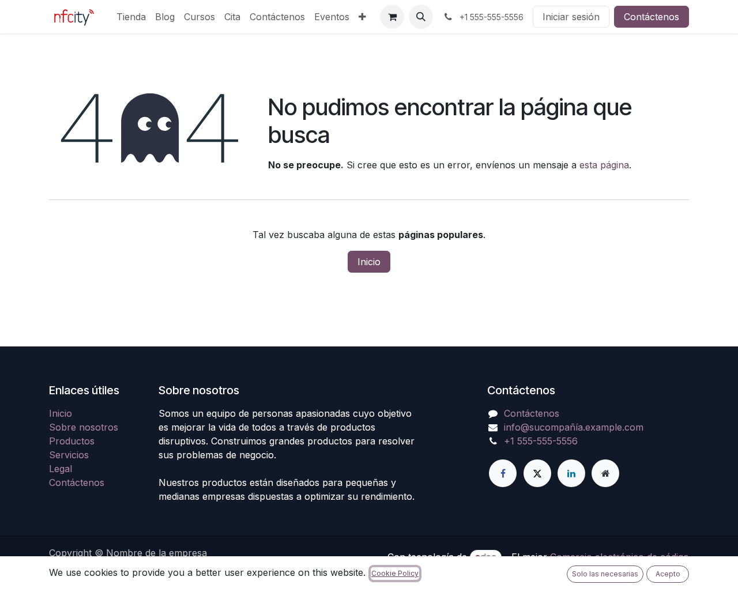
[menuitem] (131, 16)
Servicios (69, 455)
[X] (537, 473)
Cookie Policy (395, 573)
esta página (604, 165)
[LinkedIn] (571, 473)
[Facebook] (503, 473)
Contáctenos (651, 16)
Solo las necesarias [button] (605, 574)
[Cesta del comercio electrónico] (392, 17)
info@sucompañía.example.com (573, 427)
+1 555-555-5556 (541, 441)
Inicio (369, 261)
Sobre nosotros (83, 427)
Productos (72, 441)
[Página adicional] (605, 473)
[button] (421, 17)
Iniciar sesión (571, 16)
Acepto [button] (668, 574)
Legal (60, 468)
